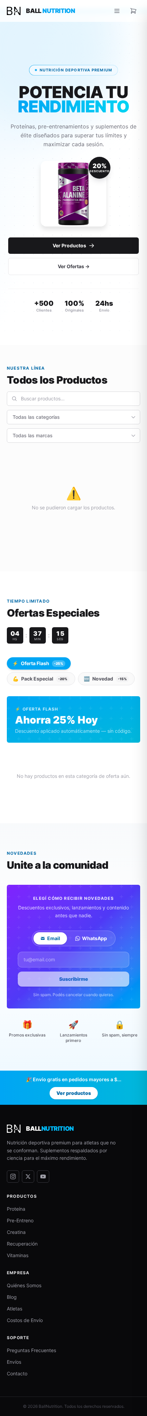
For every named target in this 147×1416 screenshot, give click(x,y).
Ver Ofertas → (74, 266)
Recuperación (22, 1244)
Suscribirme (73, 979)
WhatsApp (94, 938)
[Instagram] (13, 1176)
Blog (12, 1297)
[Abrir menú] (117, 11)
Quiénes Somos (24, 1285)
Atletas (14, 1308)
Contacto (17, 1373)
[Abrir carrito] (133, 11)
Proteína (16, 1209)
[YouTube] (43, 1176)
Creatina (16, 1232)
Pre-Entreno (20, 1220)
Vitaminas (17, 1255)
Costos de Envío (25, 1320)
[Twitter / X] (28, 1176)
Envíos (14, 1362)
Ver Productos (69, 245)
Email (53, 938)
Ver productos (73, 1093)
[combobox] (73, 398)
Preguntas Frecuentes (31, 1350)
